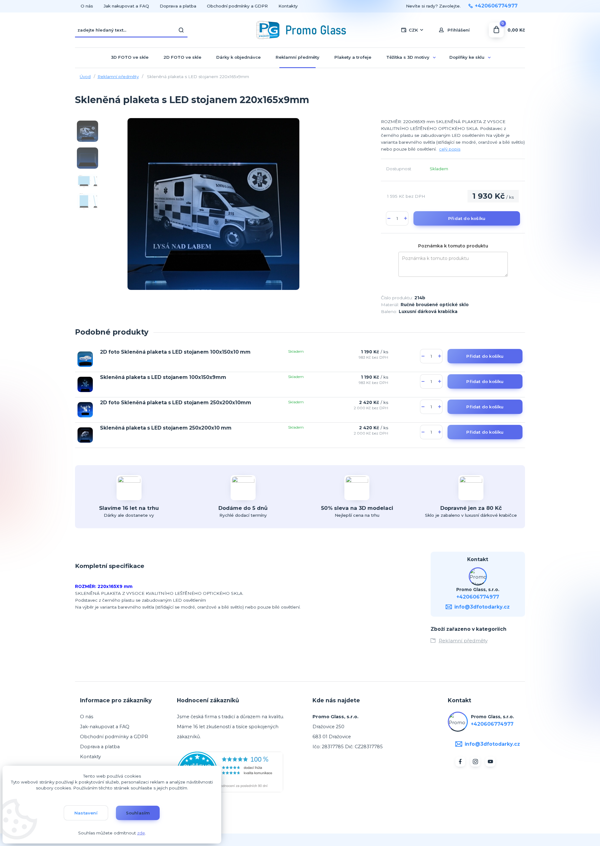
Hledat (181, 30)
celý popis (449, 149)
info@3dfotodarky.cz (482, 607)
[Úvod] (300, 30)
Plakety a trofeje (352, 57)
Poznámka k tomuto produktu (453, 246)
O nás (87, 5)
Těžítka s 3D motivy (407, 57)
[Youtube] (490, 762)
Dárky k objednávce (238, 57)
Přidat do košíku (466, 218)
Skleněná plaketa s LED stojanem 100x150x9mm (163, 377)
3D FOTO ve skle (129, 57)
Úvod (85, 76)
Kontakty (288, 5)
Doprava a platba (178, 5)
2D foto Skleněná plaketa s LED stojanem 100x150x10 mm (175, 352)
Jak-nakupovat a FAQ (104, 726)
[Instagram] (475, 762)
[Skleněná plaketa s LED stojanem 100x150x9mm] (85, 384)
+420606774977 (496, 6)
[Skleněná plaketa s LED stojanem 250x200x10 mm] (85, 435)
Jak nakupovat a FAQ (126, 5)
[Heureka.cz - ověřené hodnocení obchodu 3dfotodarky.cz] (230, 771)
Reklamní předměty (297, 57)
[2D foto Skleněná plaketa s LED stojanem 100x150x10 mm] (85, 359)
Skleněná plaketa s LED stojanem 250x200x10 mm (166, 428)
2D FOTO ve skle (182, 57)
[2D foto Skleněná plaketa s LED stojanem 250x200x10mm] (85, 409)
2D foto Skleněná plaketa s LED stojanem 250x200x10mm (175, 403)
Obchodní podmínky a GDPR (237, 5)
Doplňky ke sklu (466, 57)
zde (141, 832)
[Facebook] (460, 762)
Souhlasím (138, 812)
